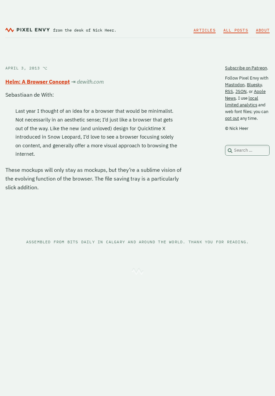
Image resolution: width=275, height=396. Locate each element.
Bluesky (254, 85)
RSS (229, 91)
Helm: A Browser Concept (37, 81)
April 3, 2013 (26, 67)
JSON (240, 91)
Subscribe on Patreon (246, 68)
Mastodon (234, 85)
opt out (232, 118)
